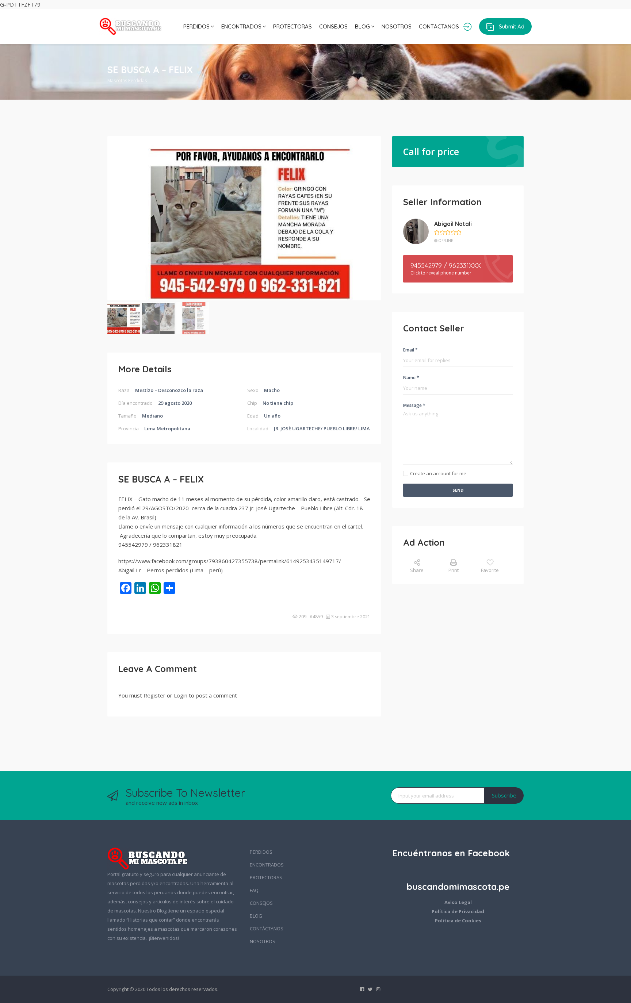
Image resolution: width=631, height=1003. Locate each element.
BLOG (363, 26)
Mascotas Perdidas (127, 80)
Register (154, 695)
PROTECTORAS (292, 26)
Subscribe (504, 795)
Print (453, 570)
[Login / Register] (467, 26)
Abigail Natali (453, 223)
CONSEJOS (333, 26)
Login (180, 695)
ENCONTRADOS (242, 26)
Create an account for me (438, 473)
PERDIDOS (197, 26)
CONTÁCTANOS (439, 26)
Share (417, 570)
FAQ (254, 890)
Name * (411, 377)
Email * (410, 350)
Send (457, 490)
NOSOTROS (397, 26)
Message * (414, 405)
